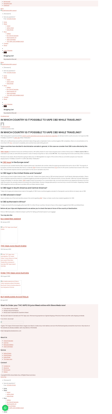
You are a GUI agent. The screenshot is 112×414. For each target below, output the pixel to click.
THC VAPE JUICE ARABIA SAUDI (15, 41)
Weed (5, 24)
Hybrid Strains (7, 355)
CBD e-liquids (5, 151)
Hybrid (8, 26)
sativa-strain (10, 28)
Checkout (6, 5)
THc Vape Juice (8, 359)
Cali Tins (6, 343)
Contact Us (7, 366)
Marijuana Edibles (8, 345)
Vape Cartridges (8, 346)
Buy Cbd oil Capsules (12, 35)
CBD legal (7, 162)
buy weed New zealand (11, 218)
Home (5, 22)
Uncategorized (5, 116)
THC (11, 143)
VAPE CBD (17, 138)
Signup (6, 372)
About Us (6, 368)
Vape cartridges (11, 39)
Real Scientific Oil (11, 37)
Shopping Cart (8, 3)
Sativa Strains (7, 353)
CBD (34, 167)
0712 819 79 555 (11, 19)
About (5, 45)
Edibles (9, 33)
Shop (5, 32)
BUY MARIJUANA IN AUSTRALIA (14, 296)
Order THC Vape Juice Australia (15, 273)
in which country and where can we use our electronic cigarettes (40, 136)
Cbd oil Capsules (8, 341)
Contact (6, 43)
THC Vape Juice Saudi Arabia (13, 245)
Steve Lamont (6, 127)
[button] (5, 408)
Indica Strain (10, 30)
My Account (7, 1)
